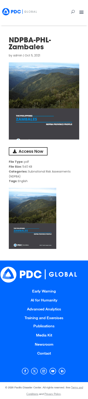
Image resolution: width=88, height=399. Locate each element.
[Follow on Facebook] (25, 371)
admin (17, 55)
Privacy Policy (52, 394)
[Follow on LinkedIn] (62, 371)
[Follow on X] (34, 371)
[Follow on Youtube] (53, 371)
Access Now (31, 151)
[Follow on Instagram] (43, 371)
